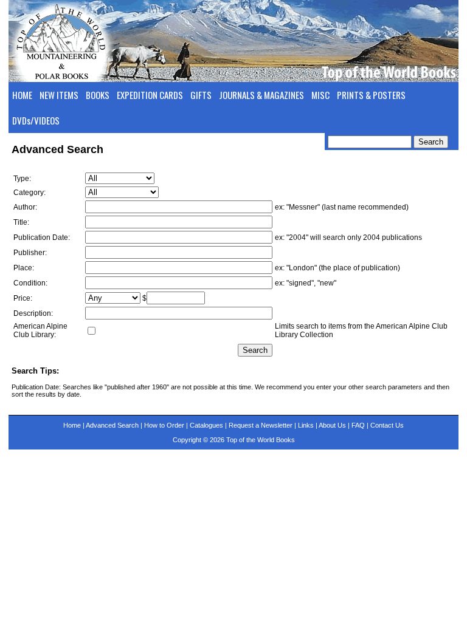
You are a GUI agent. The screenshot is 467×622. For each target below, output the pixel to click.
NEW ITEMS (59, 94)
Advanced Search (112, 425)
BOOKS (97, 94)
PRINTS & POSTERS (371, 94)
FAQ (358, 425)
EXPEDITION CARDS (150, 94)
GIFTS (201, 94)
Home (72, 425)
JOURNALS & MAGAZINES (261, 94)
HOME (22, 94)
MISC (320, 94)
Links (306, 425)
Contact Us (387, 425)
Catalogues (206, 425)
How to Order (164, 425)
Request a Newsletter (260, 425)
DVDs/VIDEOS (36, 120)
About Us (332, 425)
